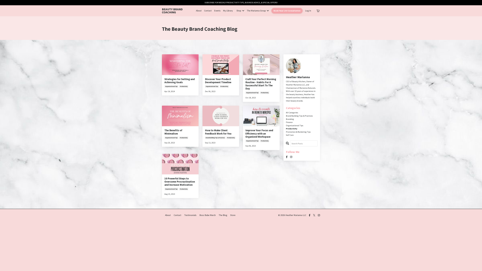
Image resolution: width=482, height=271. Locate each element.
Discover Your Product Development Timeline (218, 81)
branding (290, 119)
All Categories (292, 112)
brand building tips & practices (215, 138)
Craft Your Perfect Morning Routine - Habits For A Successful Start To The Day (260, 84)
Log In (308, 10)
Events (217, 10)
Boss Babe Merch (207, 215)
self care (290, 135)
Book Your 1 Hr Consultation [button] (287, 10)
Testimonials (190, 215)
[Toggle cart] (318, 11)
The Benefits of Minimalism (173, 132)
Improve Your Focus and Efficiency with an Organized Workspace (259, 133)
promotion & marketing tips (298, 132)
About (199, 10)
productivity (184, 86)
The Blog (223, 215)
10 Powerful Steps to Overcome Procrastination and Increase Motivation (179, 181)
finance (289, 122)
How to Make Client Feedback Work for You (218, 132)
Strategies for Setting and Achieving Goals (179, 81)
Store (232, 215)
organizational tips (171, 86)
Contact (208, 10)
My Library (228, 10)
